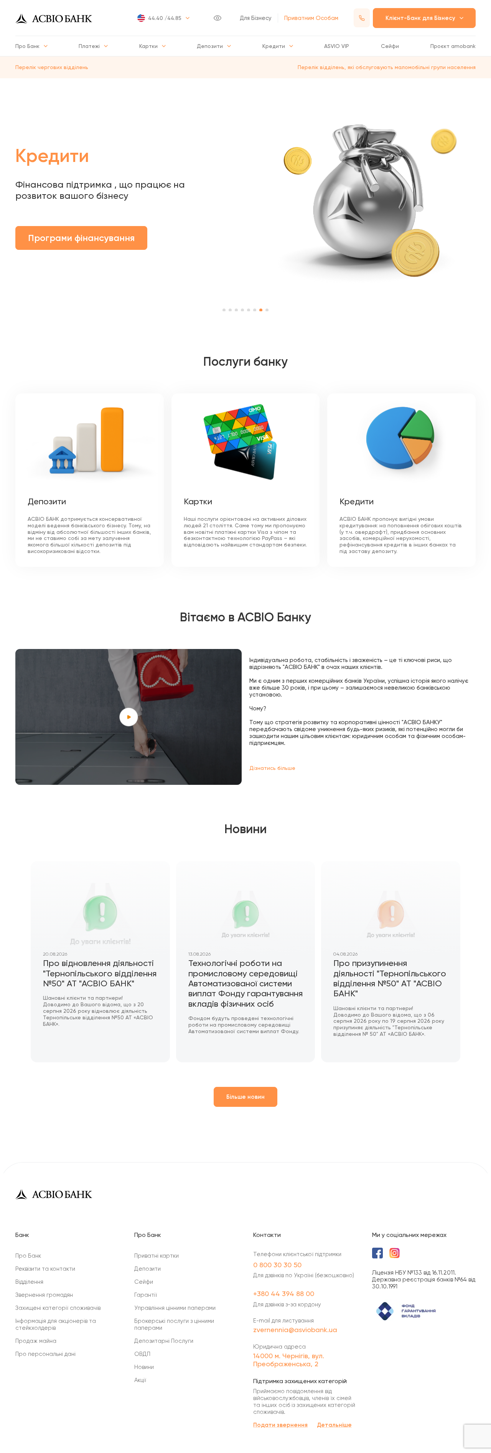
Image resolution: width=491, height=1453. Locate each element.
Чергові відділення (79, 272)
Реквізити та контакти (45, 1268)
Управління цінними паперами (175, 1307)
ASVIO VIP (336, 46)
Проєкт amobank (453, 46)
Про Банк (27, 46)
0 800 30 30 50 (277, 1265)
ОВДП (142, 1354)
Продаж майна (35, 1340)
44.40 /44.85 (164, 18)
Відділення (29, 1281)
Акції (140, 1380)
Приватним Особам (311, 18)
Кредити (273, 46)
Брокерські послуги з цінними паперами (174, 1324)
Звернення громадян (44, 1294)
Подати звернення (280, 1425)
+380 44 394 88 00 (283, 1294)
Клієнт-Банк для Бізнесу (420, 18)
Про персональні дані (45, 1354)
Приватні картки (156, 1255)
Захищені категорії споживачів (58, 1307)
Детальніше (334, 1425)
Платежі (89, 46)
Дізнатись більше (272, 768)
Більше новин (245, 1096)
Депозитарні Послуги (163, 1340)
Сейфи (390, 46)
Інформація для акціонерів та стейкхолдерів (55, 1324)
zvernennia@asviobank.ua (295, 1330)
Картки (148, 46)
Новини (144, 1367)
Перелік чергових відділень (51, 67)
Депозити (210, 46)
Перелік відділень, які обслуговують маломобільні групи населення (387, 67)
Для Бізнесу (256, 18)
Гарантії (145, 1294)
